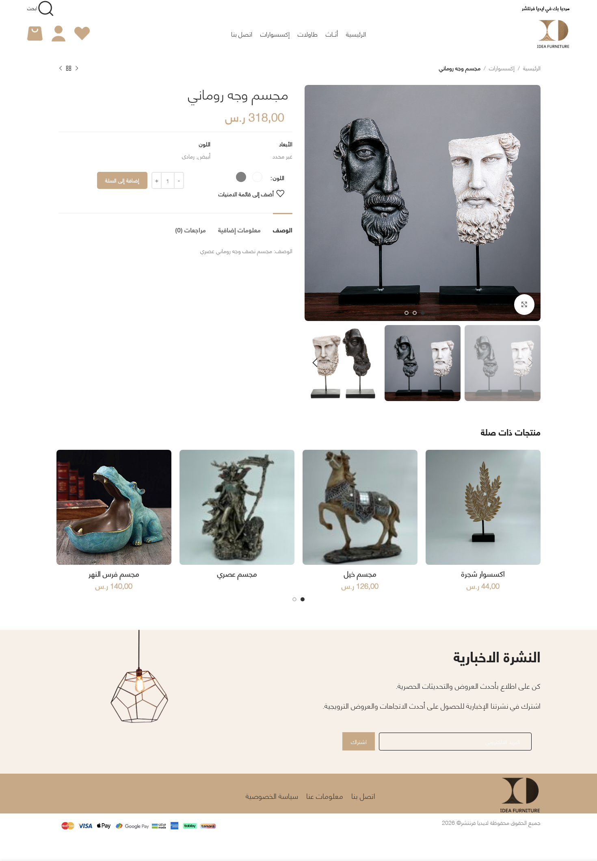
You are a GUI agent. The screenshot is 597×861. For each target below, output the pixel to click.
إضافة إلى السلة (122, 180)
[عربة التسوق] (35, 34)
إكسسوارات (502, 67)
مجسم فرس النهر (114, 573)
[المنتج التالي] (60, 69)
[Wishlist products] (82, 34)
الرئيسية (532, 67)
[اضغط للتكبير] (524, 304)
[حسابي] (58, 34)
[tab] (282, 225)
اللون (278, 177)
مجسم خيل (360, 573)
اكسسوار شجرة (483, 573)
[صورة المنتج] (483, 507)
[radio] (257, 177)
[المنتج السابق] (77, 69)
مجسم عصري (237, 573)
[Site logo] (553, 32)
